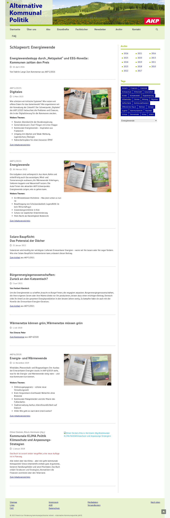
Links (12, 505)
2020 (140, 58)
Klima (144, 114)
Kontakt (136, 29)
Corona (136, 99)
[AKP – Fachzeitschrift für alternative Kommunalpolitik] (85, 13)
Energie (151, 107)
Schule (124, 114)
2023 (126, 66)
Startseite (15, 29)
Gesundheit (148, 92)
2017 (140, 70)
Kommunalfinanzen (141, 103)
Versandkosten (94, 505)
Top (163, 511)
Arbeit (151, 114)
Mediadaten (93, 502)
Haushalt (148, 111)
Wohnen (142, 107)
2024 (126, 62)
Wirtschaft (138, 92)
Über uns (31, 29)
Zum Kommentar (17, 337)
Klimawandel (135, 95)
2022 (126, 70)
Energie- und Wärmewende (28, 356)
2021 (140, 53)
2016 (153, 53)
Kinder (124, 95)
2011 (153, 62)
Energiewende (19, 163)
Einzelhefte (63, 29)
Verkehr (125, 88)
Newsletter (100, 29)
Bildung (145, 99)
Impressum (53, 502)
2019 (140, 62)
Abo (48, 29)
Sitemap (13, 502)
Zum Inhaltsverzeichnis (20, 145)
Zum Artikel (15, 257)
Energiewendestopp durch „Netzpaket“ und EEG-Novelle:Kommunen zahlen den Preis (49, 60)
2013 (153, 58)
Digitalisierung (148, 95)
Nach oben (155, 502)
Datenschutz (54, 508)
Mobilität (143, 88)
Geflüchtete (126, 103)
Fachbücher (82, 29)
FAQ (14, 36)
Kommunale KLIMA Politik (30, 438)
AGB (50, 505)
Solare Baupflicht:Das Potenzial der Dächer (27, 239)
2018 (140, 66)
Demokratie (134, 114)
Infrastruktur (126, 99)
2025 (126, 58)
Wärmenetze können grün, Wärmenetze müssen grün (46, 323)
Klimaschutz (126, 92)
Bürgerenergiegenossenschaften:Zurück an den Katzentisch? (32, 277)
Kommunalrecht (136, 111)
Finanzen (134, 88)
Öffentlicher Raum (129, 107)
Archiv (119, 29)
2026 (126, 53)
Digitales (16, 90)
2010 (153, 66)
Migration (154, 99)
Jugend (125, 111)
